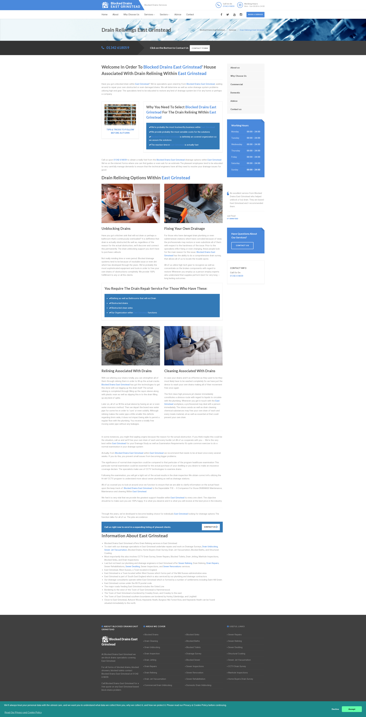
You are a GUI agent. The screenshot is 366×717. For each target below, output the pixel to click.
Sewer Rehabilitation (195, 679)
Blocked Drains (151, 634)
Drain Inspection (152, 653)
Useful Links (237, 626)
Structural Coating (236, 653)
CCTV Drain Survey (237, 666)
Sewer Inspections (195, 666)
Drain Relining (151, 672)
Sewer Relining (185, 563)
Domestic (235, 92)
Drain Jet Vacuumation (155, 679)
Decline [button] (335, 709)
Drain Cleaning (151, 641)
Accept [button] (351, 709)
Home (105, 14)
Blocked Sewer (193, 660)
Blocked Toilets (193, 647)
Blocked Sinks (192, 634)
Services (148, 14)
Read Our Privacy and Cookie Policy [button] (23, 712)
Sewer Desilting (133, 566)
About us (235, 67)
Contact (190, 14)
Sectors (164, 14)
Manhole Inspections (238, 672)
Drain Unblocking (210, 546)
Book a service (255, 14)
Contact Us (210, 527)
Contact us (235, 109)
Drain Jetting (150, 660)
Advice (177, 14)
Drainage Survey (193, 653)
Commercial (236, 84)
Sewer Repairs (235, 634)
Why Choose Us (131, 14)
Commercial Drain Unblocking (158, 685)
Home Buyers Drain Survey (240, 679)
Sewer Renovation (171, 566)
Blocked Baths (193, 641)
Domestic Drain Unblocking (198, 685)
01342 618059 (228, 6)
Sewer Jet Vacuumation (115, 550)
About (115, 14)
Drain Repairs (212, 563)
